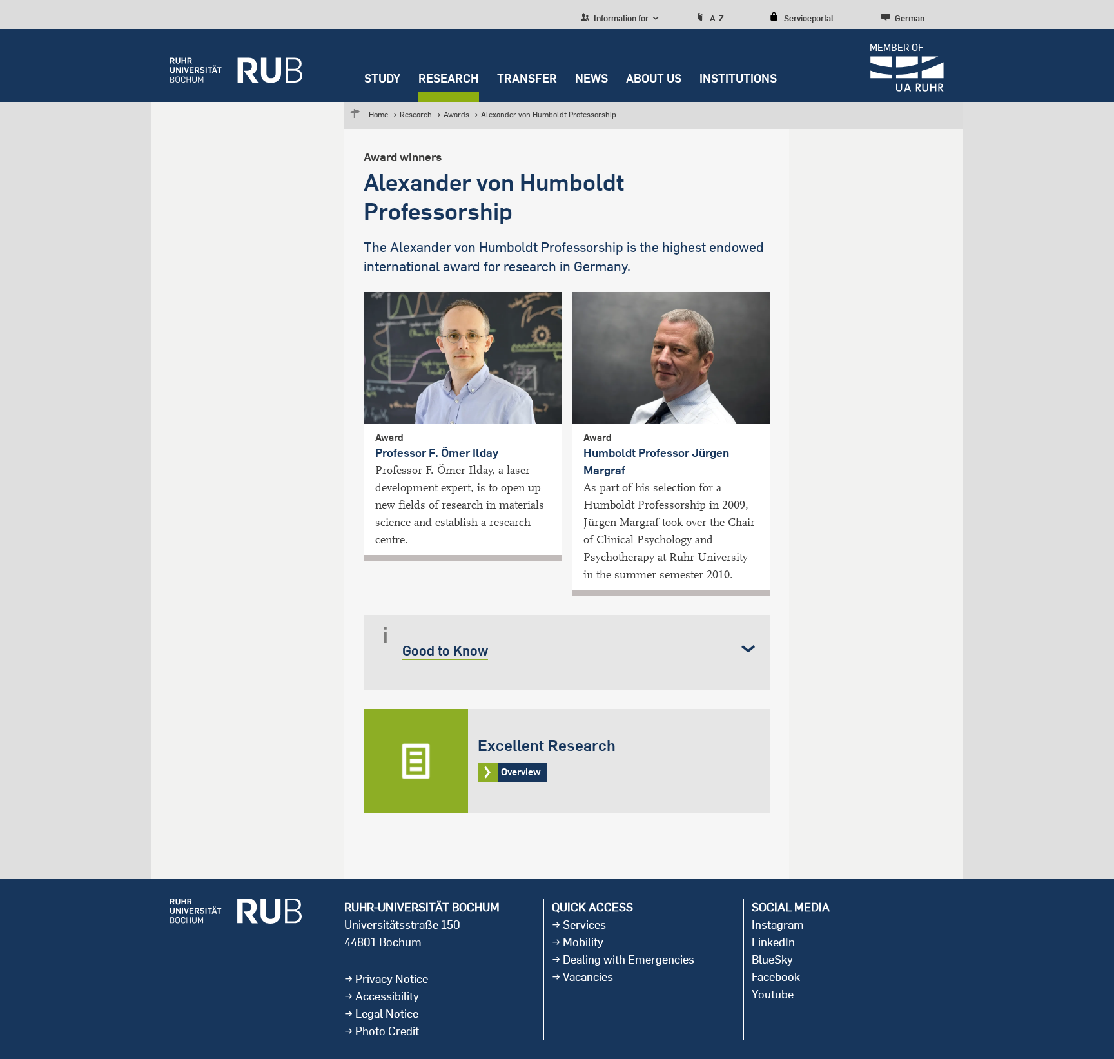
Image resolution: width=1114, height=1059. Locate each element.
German (909, 18)
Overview (567, 761)
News (591, 78)
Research (448, 78)
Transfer (527, 78)
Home (378, 114)
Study (382, 78)
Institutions (738, 78)
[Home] (236, 65)
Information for (620, 18)
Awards (456, 114)
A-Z (717, 18)
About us (653, 78)
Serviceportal (809, 18)
